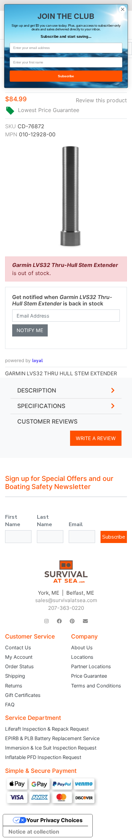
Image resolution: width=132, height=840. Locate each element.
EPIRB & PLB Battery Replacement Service (52, 738)
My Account (18, 657)
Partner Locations (91, 666)
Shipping (15, 676)
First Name (12, 520)
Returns (13, 685)
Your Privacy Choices (54, 820)
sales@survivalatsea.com (66, 600)
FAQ (10, 704)
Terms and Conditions (96, 685)
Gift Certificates (23, 695)
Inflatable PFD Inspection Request (43, 757)
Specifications (41, 406)
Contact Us (18, 647)
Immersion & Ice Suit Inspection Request (50, 748)
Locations (82, 657)
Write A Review (96, 438)
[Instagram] (46, 621)
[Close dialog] (122, 9)
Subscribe (113, 537)
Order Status (19, 666)
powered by (24, 360)
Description (36, 390)
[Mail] (85, 621)
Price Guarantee (89, 676)
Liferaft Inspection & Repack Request (47, 729)
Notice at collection (33, 831)
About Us (82, 647)
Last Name (44, 520)
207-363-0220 (66, 608)
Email (76, 524)
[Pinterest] (72, 621)
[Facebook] (59, 621)
